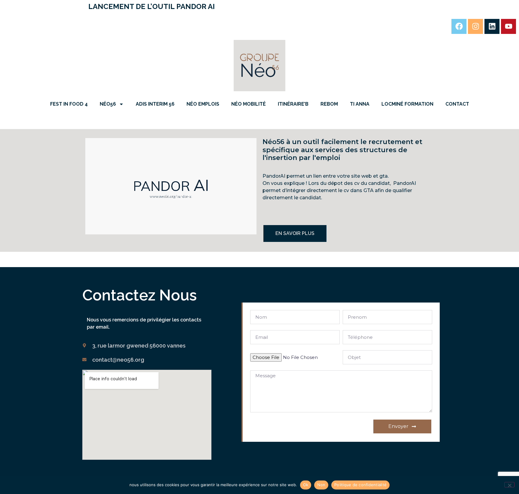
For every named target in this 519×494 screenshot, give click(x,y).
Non (321, 484)
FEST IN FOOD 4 (69, 104)
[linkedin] (491, 26)
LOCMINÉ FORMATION (407, 104)
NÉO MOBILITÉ (248, 104)
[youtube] (508, 26)
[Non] (509, 484)
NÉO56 (108, 104)
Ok (305, 484)
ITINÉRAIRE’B (293, 104)
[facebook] (458, 26)
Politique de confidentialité (360, 484)
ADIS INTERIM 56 (155, 104)
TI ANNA (359, 104)
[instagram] (475, 26)
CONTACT (457, 104)
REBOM (329, 104)
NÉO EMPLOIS (203, 104)
